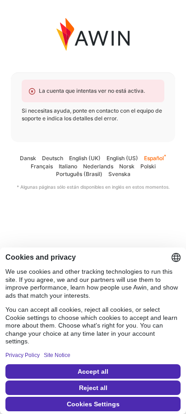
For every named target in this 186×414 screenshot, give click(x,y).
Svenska (119, 174)
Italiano (68, 166)
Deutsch (52, 158)
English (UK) (85, 158)
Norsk (127, 166)
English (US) (122, 158)
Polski (148, 166)
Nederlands (98, 166)
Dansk (28, 158)
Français (42, 166)
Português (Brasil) (79, 174)
